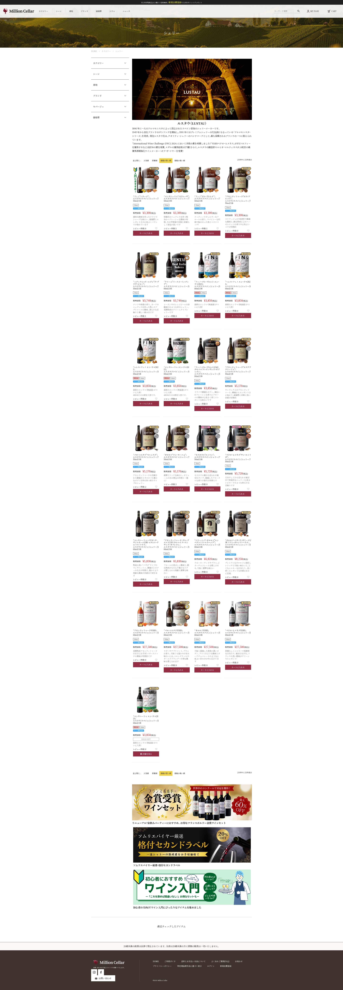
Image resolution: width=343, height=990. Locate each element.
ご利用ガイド (170, 961)
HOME (94, 51)
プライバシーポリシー (162, 966)
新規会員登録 (225, 966)
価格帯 (96, 117)
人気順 (146, 160)
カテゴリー (106, 51)
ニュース (126, 11)
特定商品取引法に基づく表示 (189, 966)
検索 (298, 11)
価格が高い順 (179, 160)
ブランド (97, 95)
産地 (95, 84)
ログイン (211, 966)
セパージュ (98, 106)
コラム (112, 11)
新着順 (154, 160)
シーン (96, 74)
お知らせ (239, 961)
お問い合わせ (104, 978)
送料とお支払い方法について (193, 961)
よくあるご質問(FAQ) (220, 961)
